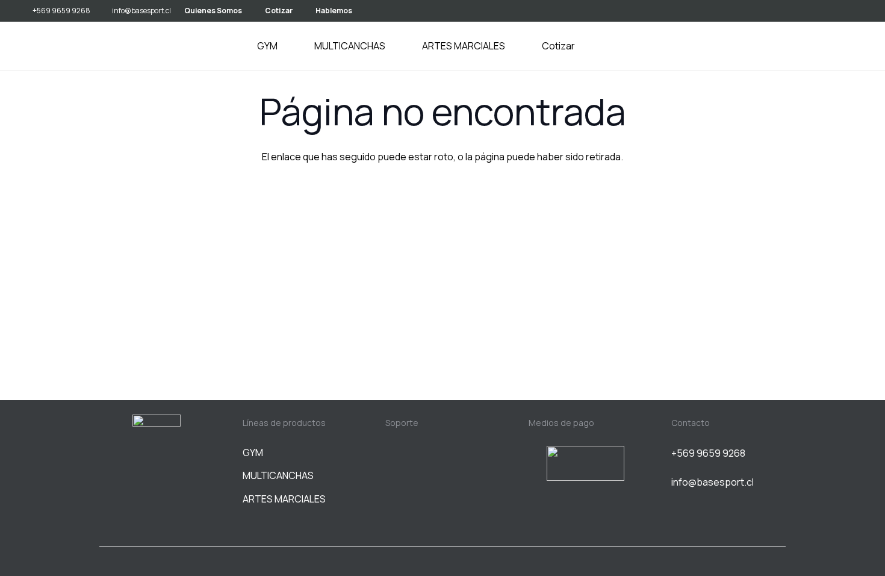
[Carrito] (847, 46)
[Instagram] (837, 11)
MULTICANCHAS (278, 475)
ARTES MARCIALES (284, 499)
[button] (284, 46)
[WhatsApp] (856, 10)
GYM (253, 452)
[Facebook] (156, 494)
